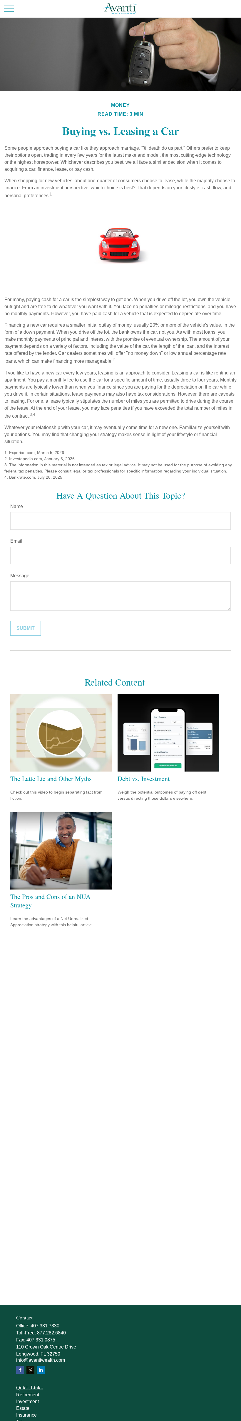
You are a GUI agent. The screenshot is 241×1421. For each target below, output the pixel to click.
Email (16, 541)
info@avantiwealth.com (40, 1360)
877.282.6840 (51, 1332)
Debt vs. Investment (144, 778)
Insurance (26, 1414)
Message (19, 575)
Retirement (27, 1394)
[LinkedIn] (41, 1370)
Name (16, 506)
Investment (27, 1401)
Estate (22, 1408)
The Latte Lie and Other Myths (51, 778)
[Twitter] (30, 1370)
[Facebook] (20, 1370)
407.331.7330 (45, 1325)
